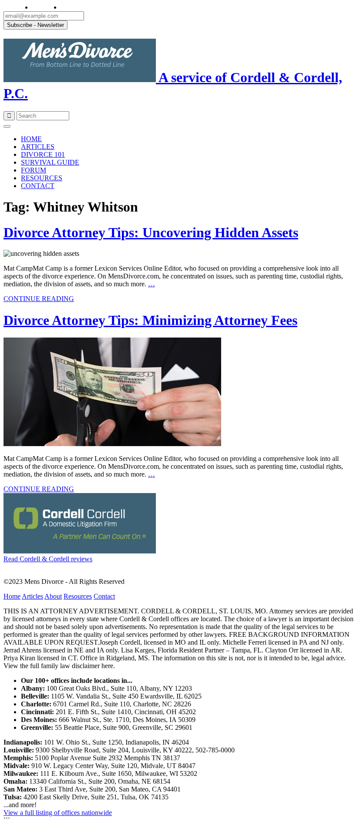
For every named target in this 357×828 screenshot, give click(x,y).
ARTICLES (37, 146)
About (53, 596)
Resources (78, 596)
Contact (104, 596)
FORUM (33, 170)
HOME (31, 138)
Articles (32, 596)
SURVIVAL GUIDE (50, 162)
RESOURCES (41, 178)
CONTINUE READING (38, 298)
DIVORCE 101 (43, 154)
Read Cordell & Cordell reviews (47, 559)
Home (11, 596)
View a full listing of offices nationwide (57, 812)
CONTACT (37, 185)
